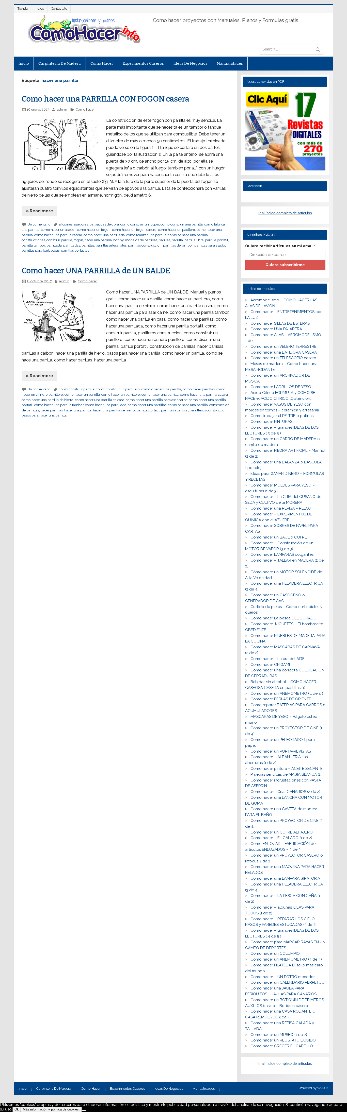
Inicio (24, 63)
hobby (118, 240)
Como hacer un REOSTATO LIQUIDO (283, 1040)
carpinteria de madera (59, 63)
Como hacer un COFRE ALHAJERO (281, 832)
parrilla (177, 240)
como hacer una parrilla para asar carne (156, 400)
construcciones (33, 240)
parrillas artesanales (111, 245)
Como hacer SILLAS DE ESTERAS (280, 323)
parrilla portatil (216, 240)
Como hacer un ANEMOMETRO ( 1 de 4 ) (286, 693)
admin (62, 109)
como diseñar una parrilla (161, 389)
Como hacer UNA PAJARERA (276, 329)
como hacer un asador (58, 230)
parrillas (88, 245)
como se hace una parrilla (188, 235)
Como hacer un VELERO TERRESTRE (283, 346)
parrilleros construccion (208, 410)
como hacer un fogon (94, 230)
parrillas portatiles (75, 250)
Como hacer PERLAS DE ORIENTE (280, 699)
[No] (84, 1110)
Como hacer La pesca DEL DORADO (283, 618)
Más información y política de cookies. (51, 1109)
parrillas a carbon (174, 410)
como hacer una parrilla (160, 394)
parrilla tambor (33, 245)
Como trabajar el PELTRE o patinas (281, 415)
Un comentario (39, 224)
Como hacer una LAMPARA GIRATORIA (285, 878)
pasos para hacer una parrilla (44, 415)
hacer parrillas (52, 410)
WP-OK (322, 1088)
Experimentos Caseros (143, 63)
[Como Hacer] (83, 41)
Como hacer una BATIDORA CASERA (283, 352)
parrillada (54, 245)
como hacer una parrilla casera (58, 235)
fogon (78, 240)
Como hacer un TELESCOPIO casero (283, 358)
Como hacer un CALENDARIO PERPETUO (287, 982)
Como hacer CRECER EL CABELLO (281, 1046)
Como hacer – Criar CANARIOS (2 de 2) (285, 791)
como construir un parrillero (118, 389)
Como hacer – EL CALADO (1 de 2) (281, 838)
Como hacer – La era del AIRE (277, 658)
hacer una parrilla (98, 240)
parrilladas (71, 245)
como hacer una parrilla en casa (99, 400)
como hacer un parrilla (82, 394)
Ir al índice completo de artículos (285, 213)
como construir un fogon (139, 224)
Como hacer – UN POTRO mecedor (282, 977)
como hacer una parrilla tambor (59, 405)
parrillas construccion (145, 245)
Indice (39, 8)
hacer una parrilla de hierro (114, 410)
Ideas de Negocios (190, 63)
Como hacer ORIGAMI (270, 664)
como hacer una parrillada (104, 235)
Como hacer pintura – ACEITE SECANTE (286, 768)
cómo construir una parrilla (182, 224)
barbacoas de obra (104, 224)
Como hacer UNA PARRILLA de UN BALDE (96, 270)
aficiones (65, 224)
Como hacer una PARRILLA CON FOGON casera (105, 98)
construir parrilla (59, 240)
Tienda (23, 8)
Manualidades (230, 63)
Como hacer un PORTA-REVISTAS (280, 751)
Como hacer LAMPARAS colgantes (281, 554)
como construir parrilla (76, 389)
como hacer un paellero (176, 230)
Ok (16, 1109)
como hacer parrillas (199, 389)
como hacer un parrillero (120, 394)
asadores (81, 224)
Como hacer (101, 63)
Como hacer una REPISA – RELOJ (280, 508)
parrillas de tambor (178, 245)
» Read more (39, 210)
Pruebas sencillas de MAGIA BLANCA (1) (286, 774)
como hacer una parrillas (147, 405)
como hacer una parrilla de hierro (47, 400)
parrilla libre (193, 240)
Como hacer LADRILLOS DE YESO (280, 387)
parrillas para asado (209, 245)
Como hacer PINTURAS (271, 421)
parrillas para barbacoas (40, 250)
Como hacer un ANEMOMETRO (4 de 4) (286, 959)
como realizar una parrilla (146, 235)
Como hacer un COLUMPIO (275, 953)
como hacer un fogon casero (134, 230)
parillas (164, 240)
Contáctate (59, 8)
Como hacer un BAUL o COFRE (278, 537)
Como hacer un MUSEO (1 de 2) (278, 1034)
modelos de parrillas (141, 240)
